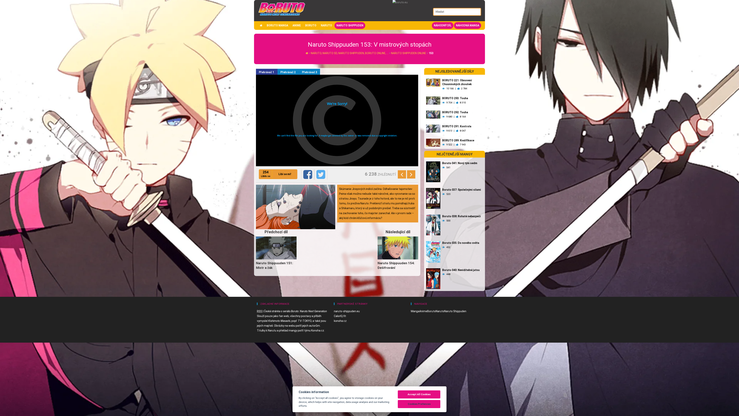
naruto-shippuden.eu (347, 311)
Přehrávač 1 (267, 72)
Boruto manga (277, 25)
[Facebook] (307, 174)
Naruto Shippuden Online (408, 53)
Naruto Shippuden (349, 25)
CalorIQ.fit (340, 316)
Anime (297, 25)
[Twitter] (320, 174)
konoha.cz (340, 320)
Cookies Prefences (419, 404)
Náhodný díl (442, 25)
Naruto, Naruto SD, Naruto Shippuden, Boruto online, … (350, 53)
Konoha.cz (317, 330)
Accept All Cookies (419, 394)
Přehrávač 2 (288, 72)
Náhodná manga (467, 25)
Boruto (310, 25)
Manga (415, 311)
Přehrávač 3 (309, 72)
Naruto (326, 25)
